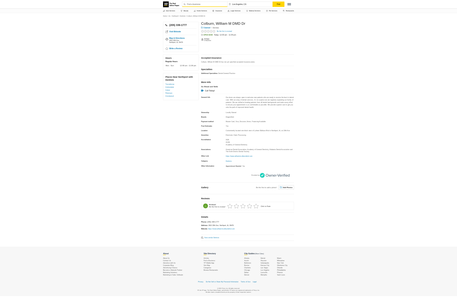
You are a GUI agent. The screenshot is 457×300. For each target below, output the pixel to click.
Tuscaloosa (169, 84)
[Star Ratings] (208, 31)
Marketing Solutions (170, 272)
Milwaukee (281, 260)
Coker (167, 90)
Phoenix (280, 272)
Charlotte (247, 268)
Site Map (207, 265)
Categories (207, 268)
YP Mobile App (209, 263)
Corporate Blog (168, 265)
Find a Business (209, 260)
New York (280, 263)
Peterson (168, 93)
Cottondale (169, 87)
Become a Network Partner (172, 270)
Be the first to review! (224, 31)
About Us (166, 258)
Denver (246, 275)
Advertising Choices (170, 268)
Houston (263, 260)
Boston (246, 265)
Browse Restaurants (211, 270)
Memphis (264, 275)
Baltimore (247, 263)
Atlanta (246, 258)
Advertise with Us (169, 263)
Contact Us (167, 260)
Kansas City (265, 265)
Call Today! (210, 91)
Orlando (280, 268)
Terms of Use (245, 282)
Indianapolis (265, 263)
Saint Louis (281, 275)
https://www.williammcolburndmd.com (239, 156)
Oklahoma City (282, 265)
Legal (255, 282)
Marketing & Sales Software (173, 275)
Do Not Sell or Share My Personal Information (222, 282)
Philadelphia (281, 270)
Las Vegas (264, 268)
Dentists (216, 28)
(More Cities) (259, 254)
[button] (289, 4)
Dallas (246, 272)
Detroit (263, 258)
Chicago (247, 270)
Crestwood (169, 96)
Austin (246, 260)
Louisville (264, 272)
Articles (206, 258)
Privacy (200, 282)
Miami (279, 258)
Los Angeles (265, 270)
